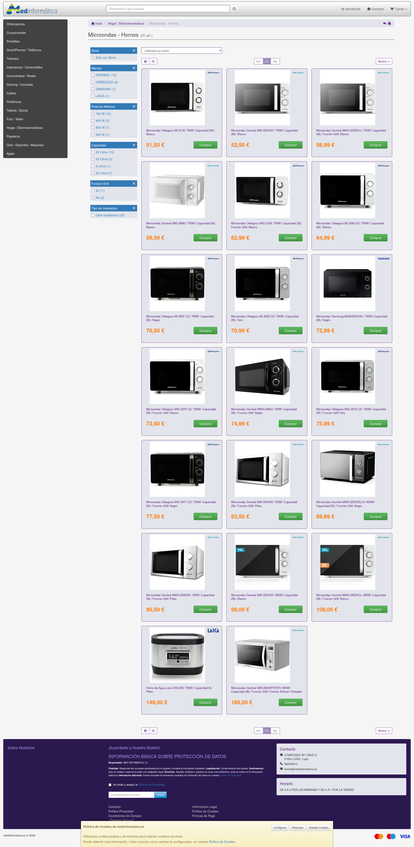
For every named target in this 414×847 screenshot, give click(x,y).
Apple (10, 153)
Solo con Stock (106, 57)
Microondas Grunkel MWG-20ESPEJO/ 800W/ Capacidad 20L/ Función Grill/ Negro (345, 504)
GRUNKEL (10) (106, 75)
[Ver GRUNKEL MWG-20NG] (267, 376)
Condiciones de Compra (124, 816)
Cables (11, 93)
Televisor (13, 58)
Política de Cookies (222, 841)
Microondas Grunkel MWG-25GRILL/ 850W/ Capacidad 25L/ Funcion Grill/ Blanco (351, 597)
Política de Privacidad (230, 775)
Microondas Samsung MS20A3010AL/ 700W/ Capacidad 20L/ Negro (351, 318)
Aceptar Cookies (318, 827)
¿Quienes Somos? (121, 820)
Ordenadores (16, 24)
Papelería (13, 136)
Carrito (399, 9)
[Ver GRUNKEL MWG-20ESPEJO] (352, 469)
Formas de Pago (203, 816)
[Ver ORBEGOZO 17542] (267, 190)
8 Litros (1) (103, 166)
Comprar (205, 145)
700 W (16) (103, 113)
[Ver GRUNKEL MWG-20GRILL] (352, 97)
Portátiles (13, 41)
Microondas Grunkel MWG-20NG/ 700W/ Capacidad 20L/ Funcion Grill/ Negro (264, 411)
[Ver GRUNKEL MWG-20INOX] (181, 562)
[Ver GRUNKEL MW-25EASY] (267, 562)
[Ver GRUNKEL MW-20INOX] (267, 469)
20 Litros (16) (105, 152)
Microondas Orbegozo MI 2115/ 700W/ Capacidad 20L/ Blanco (180, 132)
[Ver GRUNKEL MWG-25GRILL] (352, 562)
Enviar (160, 794)
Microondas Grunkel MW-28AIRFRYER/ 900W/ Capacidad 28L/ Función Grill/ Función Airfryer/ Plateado (266, 689)
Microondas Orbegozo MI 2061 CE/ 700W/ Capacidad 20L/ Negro (180, 318)
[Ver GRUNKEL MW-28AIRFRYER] (267, 655)
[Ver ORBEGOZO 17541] (181, 97)
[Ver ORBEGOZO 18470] (352, 190)
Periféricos (14, 102)
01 (266, 61)
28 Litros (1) (104, 173)
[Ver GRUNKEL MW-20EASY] (267, 97)
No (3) (100, 197)
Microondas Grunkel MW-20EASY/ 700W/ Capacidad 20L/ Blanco (264, 132)
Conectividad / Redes (21, 76)
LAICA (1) (102, 96)
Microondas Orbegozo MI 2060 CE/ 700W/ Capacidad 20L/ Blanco (350, 225)
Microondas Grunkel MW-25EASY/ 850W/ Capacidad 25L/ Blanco (264, 597)
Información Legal (204, 806)
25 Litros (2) (104, 159)
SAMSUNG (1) (106, 89)
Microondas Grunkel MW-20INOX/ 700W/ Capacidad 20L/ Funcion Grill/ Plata (264, 504)
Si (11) (100, 190)
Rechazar (297, 827)
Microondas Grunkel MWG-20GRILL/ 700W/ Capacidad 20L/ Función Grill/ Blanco (351, 132)
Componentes (16, 32)
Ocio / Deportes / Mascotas (25, 145)
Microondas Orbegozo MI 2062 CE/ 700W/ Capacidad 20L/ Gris (265, 318)
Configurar (280, 827)
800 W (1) (102, 127)
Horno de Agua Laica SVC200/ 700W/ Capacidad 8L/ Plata (179, 689)
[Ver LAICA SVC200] (181, 655)
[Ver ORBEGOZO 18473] (181, 469)
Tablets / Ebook (17, 110)
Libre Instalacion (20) (110, 215)
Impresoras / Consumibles (24, 67)
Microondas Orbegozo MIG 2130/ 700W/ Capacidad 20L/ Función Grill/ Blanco (266, 225)
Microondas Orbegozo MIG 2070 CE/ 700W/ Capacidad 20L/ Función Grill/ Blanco (181, 411)
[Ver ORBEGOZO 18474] (267, 283)
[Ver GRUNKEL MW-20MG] (181, 190)
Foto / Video (15, 119)
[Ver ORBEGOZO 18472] (181, 283)
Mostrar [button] (383, 61)
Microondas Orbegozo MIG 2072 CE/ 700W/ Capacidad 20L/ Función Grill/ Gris (351, 411)
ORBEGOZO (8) (107, 82)
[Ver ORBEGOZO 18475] (352, 376)
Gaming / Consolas (20, 84)
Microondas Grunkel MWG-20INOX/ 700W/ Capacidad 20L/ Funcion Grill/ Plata (180, 597)
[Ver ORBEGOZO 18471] (181, 376)
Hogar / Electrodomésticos (25, 127)
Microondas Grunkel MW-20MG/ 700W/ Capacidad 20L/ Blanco (181, 225)
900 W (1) (102, 134)
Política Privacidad (120, 811)
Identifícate (353, 9)
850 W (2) (102, 120)
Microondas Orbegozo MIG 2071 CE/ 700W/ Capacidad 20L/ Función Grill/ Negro (181, 504)
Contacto (377, 9)
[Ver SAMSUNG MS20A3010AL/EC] (352, 283)
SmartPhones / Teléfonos (24, 50)
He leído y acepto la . (139, 785)
